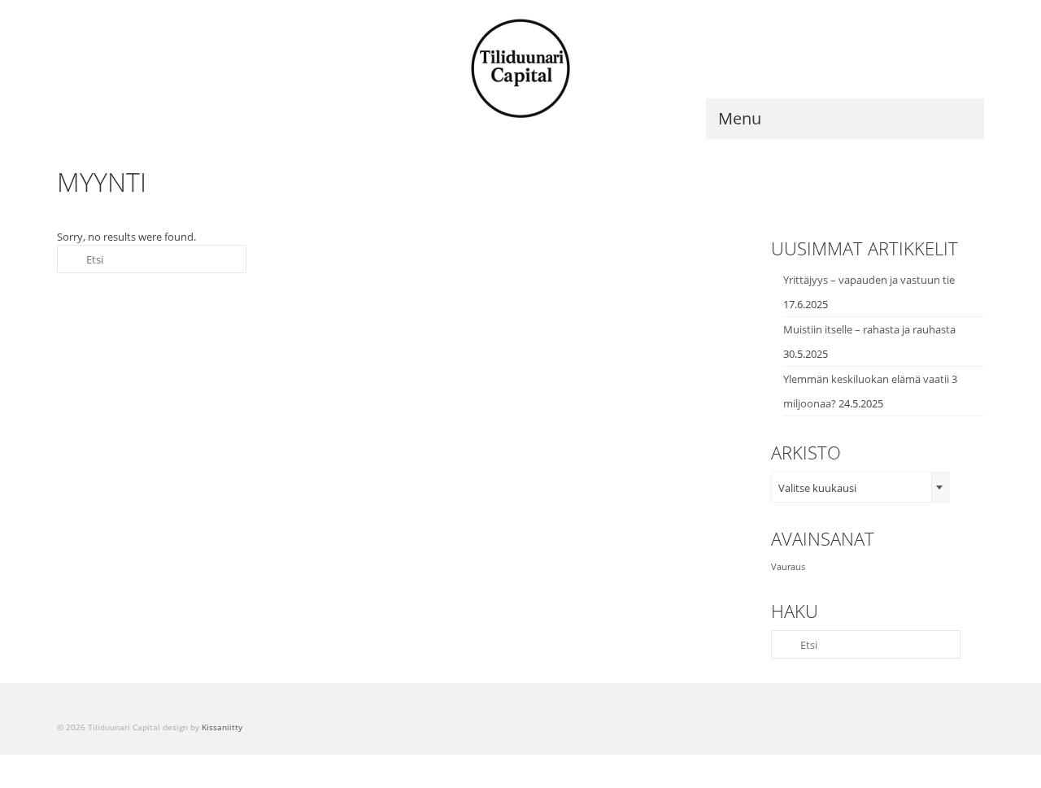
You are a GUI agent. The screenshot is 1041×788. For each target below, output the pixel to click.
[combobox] (860, 487)
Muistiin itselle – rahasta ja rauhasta (869, 329)
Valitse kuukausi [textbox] (817, 488)
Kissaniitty (222, 727)
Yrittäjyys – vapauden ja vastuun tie (869, 279)
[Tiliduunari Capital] (520, 69)
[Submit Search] (69, 259)
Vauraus (788, 566)
